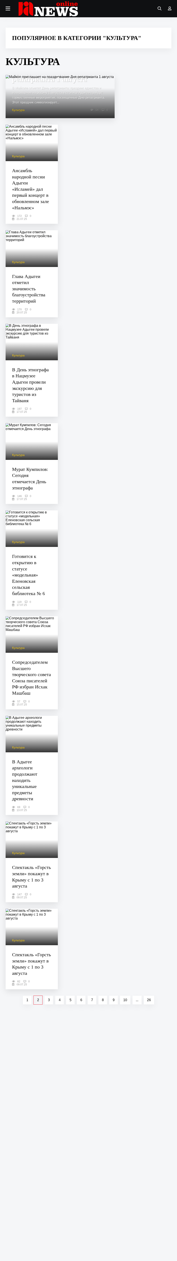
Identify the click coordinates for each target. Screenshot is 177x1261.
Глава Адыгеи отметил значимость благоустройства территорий (28, 289)
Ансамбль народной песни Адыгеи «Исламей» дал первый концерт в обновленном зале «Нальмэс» (30, 189)
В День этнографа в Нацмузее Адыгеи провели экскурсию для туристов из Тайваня (30, 385)
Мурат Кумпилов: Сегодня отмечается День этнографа (30, 479)
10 (125, 1000)
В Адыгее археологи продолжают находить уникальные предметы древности (24, 780)
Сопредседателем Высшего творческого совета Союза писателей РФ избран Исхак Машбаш (31, 677)
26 (149, 1000)
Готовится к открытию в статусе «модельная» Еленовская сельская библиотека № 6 (28, 575)
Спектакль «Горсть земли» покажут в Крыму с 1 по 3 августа (31, 877)
